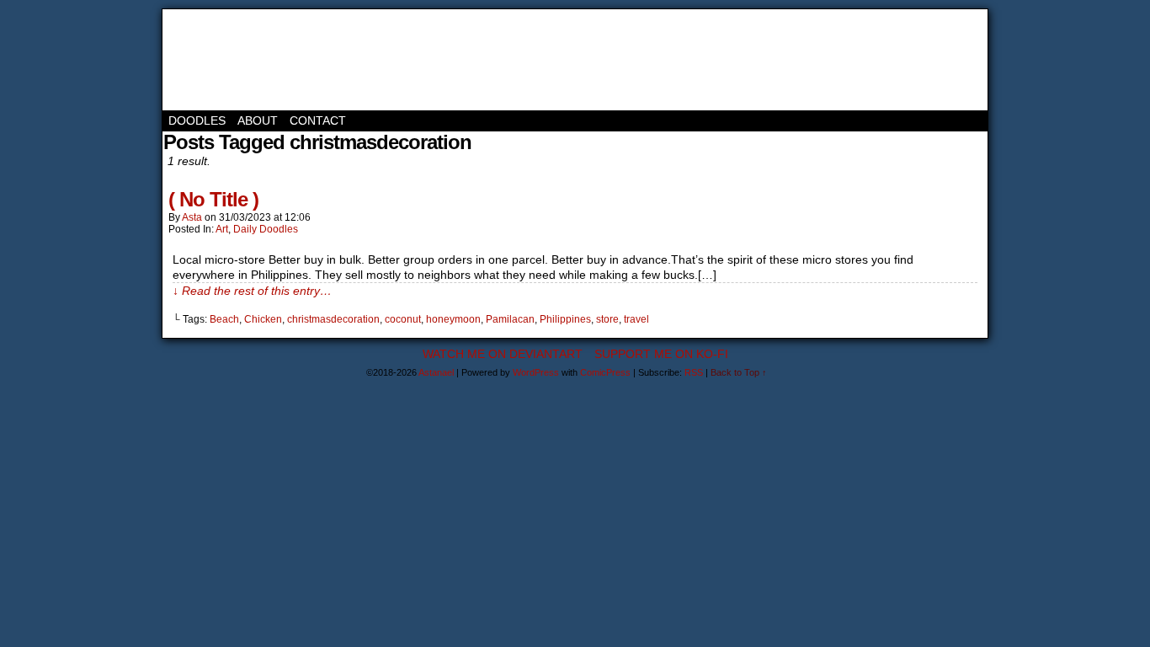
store (607, 319)
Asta (192, 217)
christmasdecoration (333, 319)
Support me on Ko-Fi (661, 354)
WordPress (536, 372)
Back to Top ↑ (739, 372)
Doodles (197, 120)
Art (222, 229)
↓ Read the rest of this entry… (252, 290)
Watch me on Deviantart (503, 354)
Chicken (263, 319)
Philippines (565, 319)
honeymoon (453, 319)
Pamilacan (510, 319)
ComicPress (605, 372)
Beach (224, 319)
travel (636, 319)
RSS (693, 372)
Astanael (238, 59)
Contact (318, 120)
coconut (403, 319)
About (257, 120)
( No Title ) (213, 199)
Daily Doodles (265, 229)
